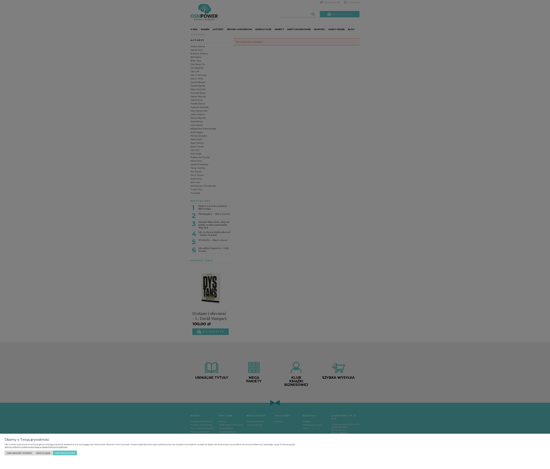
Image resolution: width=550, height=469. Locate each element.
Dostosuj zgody (43, 453)
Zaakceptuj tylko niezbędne (19, 453)
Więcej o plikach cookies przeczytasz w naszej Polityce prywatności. (36, 447)
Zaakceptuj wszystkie (65, 453)
